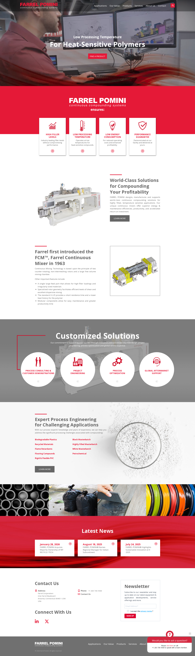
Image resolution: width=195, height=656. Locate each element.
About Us (150, 5)
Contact (162, 5)
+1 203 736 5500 (91, 591)
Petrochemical (79, 453)
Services (139, 5)
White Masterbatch (81, 449)
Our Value (115, 5)
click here (169, 646)
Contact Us (86, 594)
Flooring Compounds (45, 453)
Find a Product (97, 60)
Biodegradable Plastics (46, 439)
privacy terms (146, 611)
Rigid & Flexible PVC (44, 458)
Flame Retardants (43, 449)
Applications (100, 5)
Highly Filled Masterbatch (84, 444)
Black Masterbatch (81, 439)
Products (127, 5)
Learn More (120, 218)
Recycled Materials (44, 444)
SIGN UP (130, 616)
